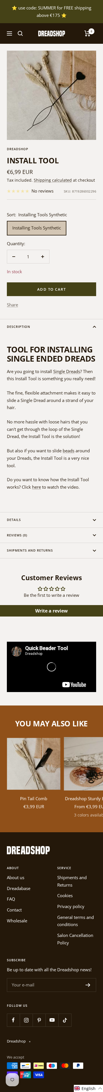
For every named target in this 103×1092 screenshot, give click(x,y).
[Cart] (87, 33)
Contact (14, 910)
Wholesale (17, 920)
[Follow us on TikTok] (64, 1020)
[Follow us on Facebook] (13, 1020)
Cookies (65, 895)
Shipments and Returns (30, 550)
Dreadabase (18, 888)
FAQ (11, 899)
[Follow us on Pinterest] (39, 1020)
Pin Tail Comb (33, 798)
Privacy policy (70, 906)
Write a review (51, 611)
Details (14, 520)
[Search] (20, 33)
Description (18, 326)
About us (15, 877)
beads (68, 450)
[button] (88, 1088)
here (36, 487)
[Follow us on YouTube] (51, 1020)
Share (12, 305)
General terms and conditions (75, 920)
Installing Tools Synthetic (36, 228)
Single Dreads (66, 371)
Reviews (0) (17, 535)
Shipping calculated (53, 180)
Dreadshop (17, 149)
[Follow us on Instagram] (26, 1020)
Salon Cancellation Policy (75, 939)
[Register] (88, 985)
